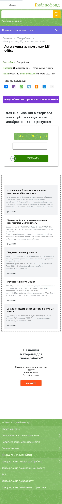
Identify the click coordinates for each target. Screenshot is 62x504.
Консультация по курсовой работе (21, 461)
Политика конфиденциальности (20, 441)
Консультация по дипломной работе (23, 468)
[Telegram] (29, 86)
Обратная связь (10, 429)
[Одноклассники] (36, 86)
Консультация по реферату (17, 480)
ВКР (3, 474)
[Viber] (13, 86)
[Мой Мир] (44, 86)
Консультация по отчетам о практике (23, 487)
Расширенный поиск (11, 21)
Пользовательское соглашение (20, 435)
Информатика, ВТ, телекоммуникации (24, 41)
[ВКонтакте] (6, 86)
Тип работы (24, 38)
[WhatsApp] (21, 86)
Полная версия (10, 448)
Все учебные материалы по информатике (31, 99)
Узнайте (31, 383)
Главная (7, 38)
